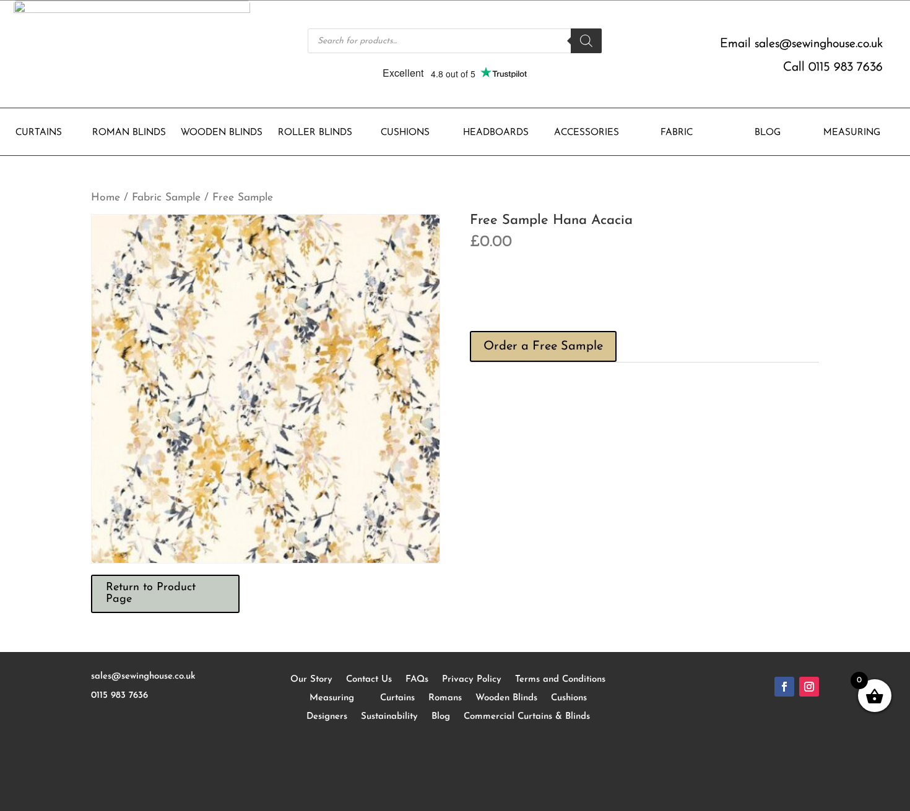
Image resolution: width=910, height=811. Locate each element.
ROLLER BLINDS (315, 133)
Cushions (569, 698)
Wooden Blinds (506, 698)
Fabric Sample (166, 197)
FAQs (416, 679)
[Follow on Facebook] (784, 687)
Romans (445, 698)
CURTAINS (38, 133)
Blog (440, 716)
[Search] (586, 40)
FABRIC (677, 133)
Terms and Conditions (560, 679)
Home (105, 197)
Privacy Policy (471, 679)
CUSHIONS (405, 133)
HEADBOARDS (496, 133)
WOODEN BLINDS (221, 133)
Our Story (311, 679)
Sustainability (389, 716)
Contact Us (369, 679)
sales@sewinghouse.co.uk (819, 44)
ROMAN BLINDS (129, 133)
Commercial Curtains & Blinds (527, 716)
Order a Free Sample (543, 346)
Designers (326, 716)
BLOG (768, 133)
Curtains (397, 698)
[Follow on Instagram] (809, 687)
